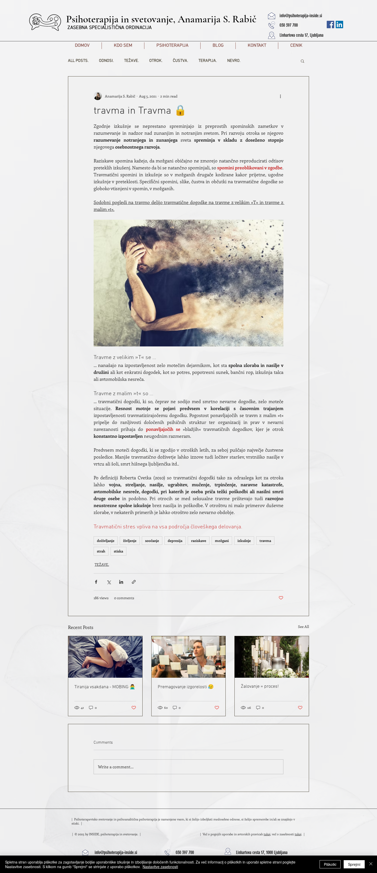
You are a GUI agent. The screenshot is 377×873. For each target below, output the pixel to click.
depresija (175, 540)
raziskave (198, 540)
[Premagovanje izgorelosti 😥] (189, 657)
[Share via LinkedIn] (121, 581)
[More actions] (280, 96)
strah (101, 551)
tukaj (267, 834)
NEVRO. (234, 60)
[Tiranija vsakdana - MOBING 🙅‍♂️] (105, 657)
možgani (222, 540)
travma (265, 540)
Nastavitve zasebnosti (160, 866)
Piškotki (330, 864)
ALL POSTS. (78, 60)
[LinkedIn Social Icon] (339, 24)
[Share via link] (133, 581)
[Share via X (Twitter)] (108, 581)
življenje (129, 540)
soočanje (152, 540)
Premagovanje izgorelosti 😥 (186, 687)
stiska (118, 551)
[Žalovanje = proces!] (272, 657)
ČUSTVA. (180, 60)
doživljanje (105, 540)
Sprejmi (354, 864)
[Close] (371, 864)
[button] (271, 15)
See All (303, 626)
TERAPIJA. (208, 60)
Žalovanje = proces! (260, 686)
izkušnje (244, 540)
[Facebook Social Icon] (330, 24)
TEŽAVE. (131, 60)
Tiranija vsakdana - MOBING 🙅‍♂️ (104, 687)
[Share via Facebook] (96, 581)
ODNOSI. (106, 60)
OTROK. (156, 60)
